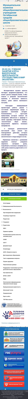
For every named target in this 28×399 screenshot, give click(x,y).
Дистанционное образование (11, 255)
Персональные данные (9, 264)
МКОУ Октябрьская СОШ (12, 329)
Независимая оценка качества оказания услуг (12, 235)
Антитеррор (6, 203)
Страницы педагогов (9, 215)
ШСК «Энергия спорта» (10, 252)
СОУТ (5, 242)
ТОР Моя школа (7, 299)
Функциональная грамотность (12, 287)
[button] (14, 61)
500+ (4, 228)
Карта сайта (6, 296)
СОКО (5, 239)
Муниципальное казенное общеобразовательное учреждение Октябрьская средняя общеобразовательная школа (15, 14)
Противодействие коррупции (11, 212)
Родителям (6, 225)
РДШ (4, 279)
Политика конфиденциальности (11, 323)
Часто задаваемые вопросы (11, 258)
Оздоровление (7, 293)
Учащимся (6, 222)
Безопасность (7, 209)
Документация (7, 245)
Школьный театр (8, 290)
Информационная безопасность (12, 206)
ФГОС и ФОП (7, 275)
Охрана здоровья (8, 261)
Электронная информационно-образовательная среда (12, 282)
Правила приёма (8, 231)
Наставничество (8, 272)
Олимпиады (6, 249)
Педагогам (6, 219)
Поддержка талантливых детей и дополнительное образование (13, 268)
